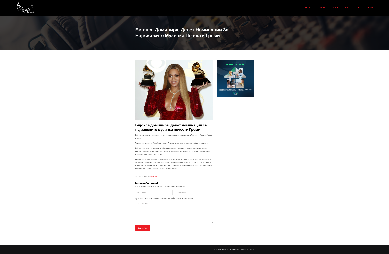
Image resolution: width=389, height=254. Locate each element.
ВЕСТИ (357, 8)
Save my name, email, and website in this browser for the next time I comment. (165, 198)
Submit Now (143, 228)
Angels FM (153, 177)
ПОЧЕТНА (308, 8)
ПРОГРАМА (322, 8)
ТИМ (346, 8)
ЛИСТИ (335, 8)
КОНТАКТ (370, 8)
